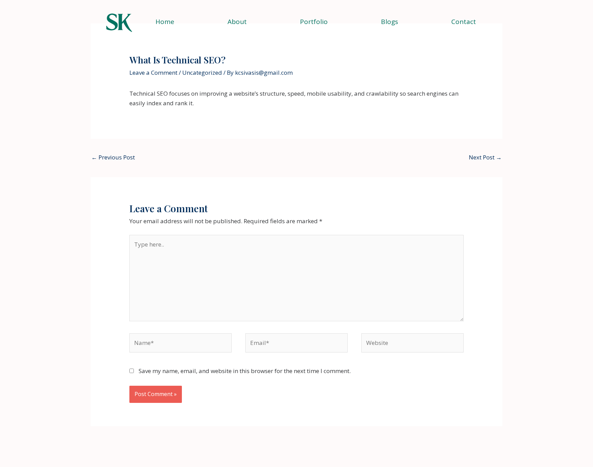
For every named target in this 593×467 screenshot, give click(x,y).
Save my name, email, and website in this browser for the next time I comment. (245, 371)
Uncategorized (202, 72)
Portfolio (314, 21)
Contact (463, 21)
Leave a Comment (153, 72)
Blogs (389, 21)
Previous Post (113, 157)
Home (164, 21)
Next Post (485, 157)
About (237, 21)
